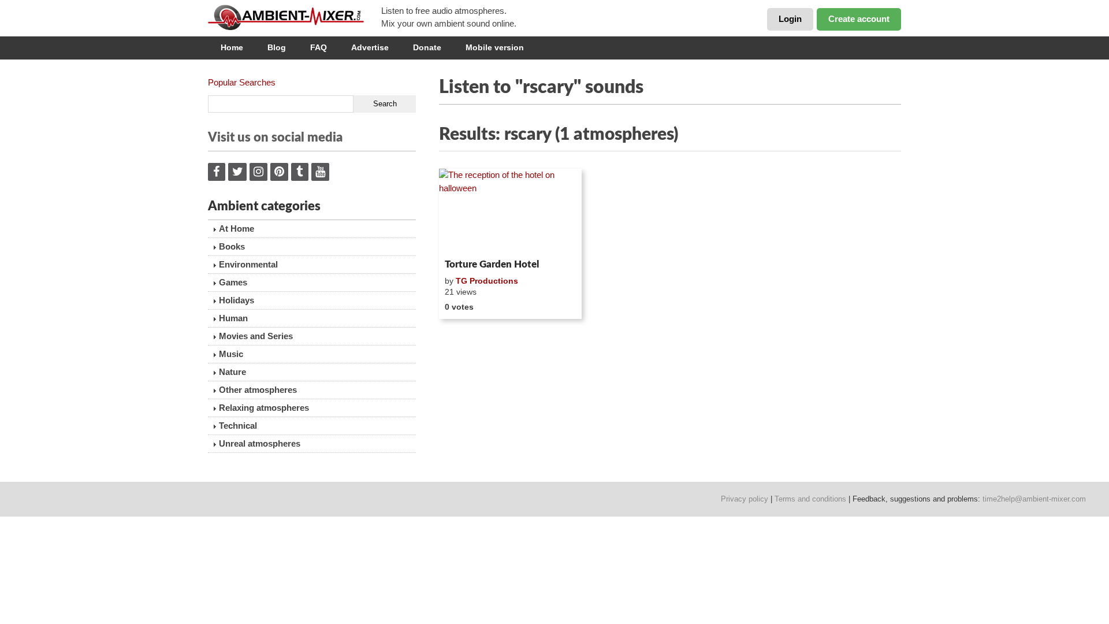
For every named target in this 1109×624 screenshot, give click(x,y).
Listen (467, 239)
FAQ (318, 47)
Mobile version (495, 47)
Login (790, 19)
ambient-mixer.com (294, 17)
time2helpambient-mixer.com (1034, 499)
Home (232, 47)
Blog (276, 47)
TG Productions (487, 280)
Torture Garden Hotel (492, 264)
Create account (859, 19)
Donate (427, 47)
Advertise (370, 47)
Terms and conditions (810, 499)
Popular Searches (242, 82)
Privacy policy (744, 499)
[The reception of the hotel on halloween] (510, 211)
